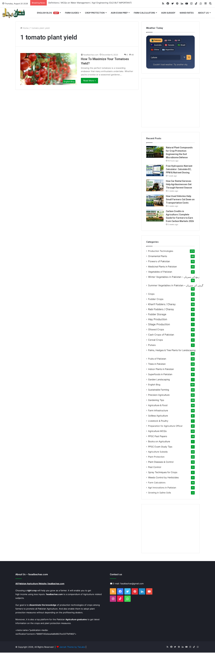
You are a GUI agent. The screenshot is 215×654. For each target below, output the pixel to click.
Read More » (89, 80)
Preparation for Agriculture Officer (165, 426)
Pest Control (154, 467)
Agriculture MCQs (157, 431)
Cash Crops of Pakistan (161, 334)
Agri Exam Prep (119, 12)
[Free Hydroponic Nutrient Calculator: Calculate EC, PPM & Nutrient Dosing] (155, 170)
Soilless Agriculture (158, 415)
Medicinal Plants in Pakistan (162, 266)
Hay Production (157, 319)
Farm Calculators (144, 12)
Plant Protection (156, 457)
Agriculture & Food (157, 405)
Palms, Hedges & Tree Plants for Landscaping (171, 350)
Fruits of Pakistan (157, 358)
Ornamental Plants (157, 256)
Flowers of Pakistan (159, 261)
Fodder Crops (155, 299)
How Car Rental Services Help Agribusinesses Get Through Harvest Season (179, 184)
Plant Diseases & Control (160, 462)
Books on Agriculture (159, 441)
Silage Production (159, 324)
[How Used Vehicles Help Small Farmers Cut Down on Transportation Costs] (155, 200)
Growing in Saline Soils (159, 492)
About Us (203, 12)
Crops (151, 294)
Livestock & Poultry (158, 420)
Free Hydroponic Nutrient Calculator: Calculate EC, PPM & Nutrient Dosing (179, 169)
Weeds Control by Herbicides (163, 477)
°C (189, 57)
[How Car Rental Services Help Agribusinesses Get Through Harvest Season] (155, 185)
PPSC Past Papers (157, 436)
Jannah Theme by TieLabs (72, 647)
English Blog (47, 12)
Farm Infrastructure (158, 410)
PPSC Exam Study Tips (160, 446)
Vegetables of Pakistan (160, 271)
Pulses (152, 345)
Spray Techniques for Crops (162, 472)
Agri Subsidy (168, 12)
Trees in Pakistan (157, 364)
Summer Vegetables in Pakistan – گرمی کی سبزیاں (175, 285)
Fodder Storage (157, 314)
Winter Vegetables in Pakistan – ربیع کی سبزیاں (173, 276)
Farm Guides (72, 12)
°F (184, 57)
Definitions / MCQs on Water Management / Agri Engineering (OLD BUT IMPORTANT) (90, 2)
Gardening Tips (156, 400)
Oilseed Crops (156, 329)
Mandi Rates (187, 12)
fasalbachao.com (90, 54)
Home (25, 28)
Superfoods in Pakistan (160, 374)
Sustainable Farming (158, 389)
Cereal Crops (155, 339)
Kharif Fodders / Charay (162, 304)
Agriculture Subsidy (158, 451)
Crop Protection (95, 12)
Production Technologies (160, 251)
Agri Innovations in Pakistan (162, 487)
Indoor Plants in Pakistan (161, 369)
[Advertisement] (170, 102)
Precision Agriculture (159, 395)
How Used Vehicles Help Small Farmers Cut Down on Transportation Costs (180, 199)
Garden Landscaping (159, 379)
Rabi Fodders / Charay (161, 309)
